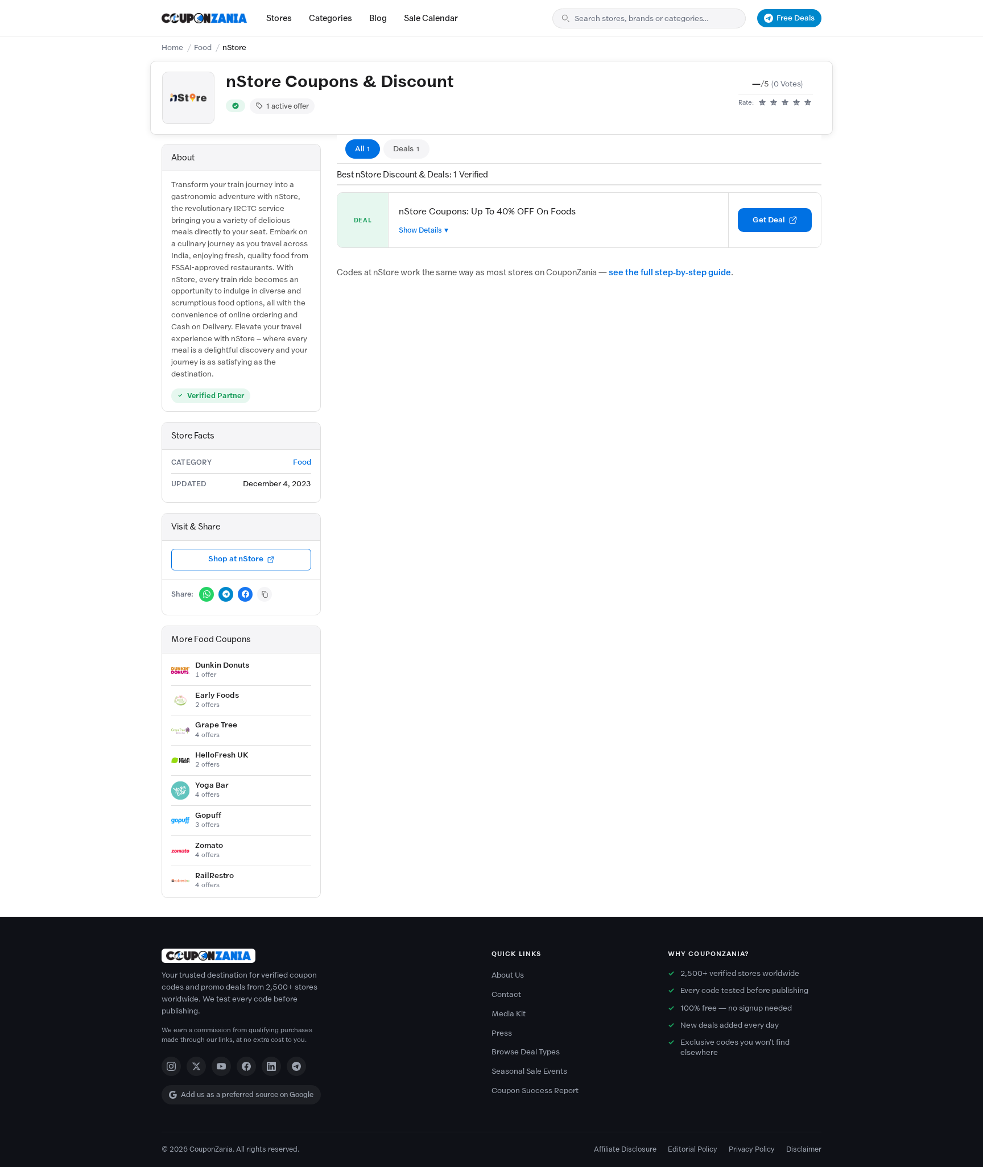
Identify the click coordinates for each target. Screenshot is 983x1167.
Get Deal (769, 220)
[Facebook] (246, 1066)
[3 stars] (785, 103)
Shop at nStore (235, 558)
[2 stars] (774, 103)
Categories (330, 18)
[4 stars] (796, 103)
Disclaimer (803, 1149)
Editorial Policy (692, 1149)
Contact (506, 994)
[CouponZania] (315, 956)
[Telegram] (296, 1066)
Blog (378, 18)
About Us (507, 975)
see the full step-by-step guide (670, 272)
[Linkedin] (271, 1066)
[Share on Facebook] (245, 594)
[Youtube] (221, 1066)
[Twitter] (196, 1066)
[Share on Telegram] (225, 594)
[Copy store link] (264, 594)
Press (501, 1033)
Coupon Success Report (535, 1090)
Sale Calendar (431, 18)
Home (172, 47)
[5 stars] (808, 103)
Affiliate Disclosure (625, 1149)
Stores (279, 18)
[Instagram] (171, 1066)
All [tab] (362, 148)
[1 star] (762, 103)
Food (203, 47)
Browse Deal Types (525, 1052)
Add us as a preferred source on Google (247, 1094)
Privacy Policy (752, 1149)
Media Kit (508, 1013)
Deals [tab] (406, 148)
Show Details (420, 230)
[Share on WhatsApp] (206, 594)
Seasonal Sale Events (529, 1071)
